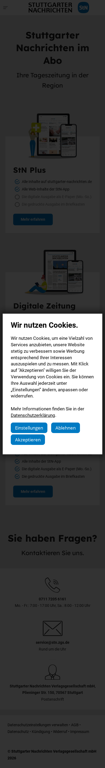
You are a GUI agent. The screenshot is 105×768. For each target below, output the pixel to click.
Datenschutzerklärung (33, 415)
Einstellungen (29, 428)
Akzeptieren (28, 440)
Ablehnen (65, 428)
